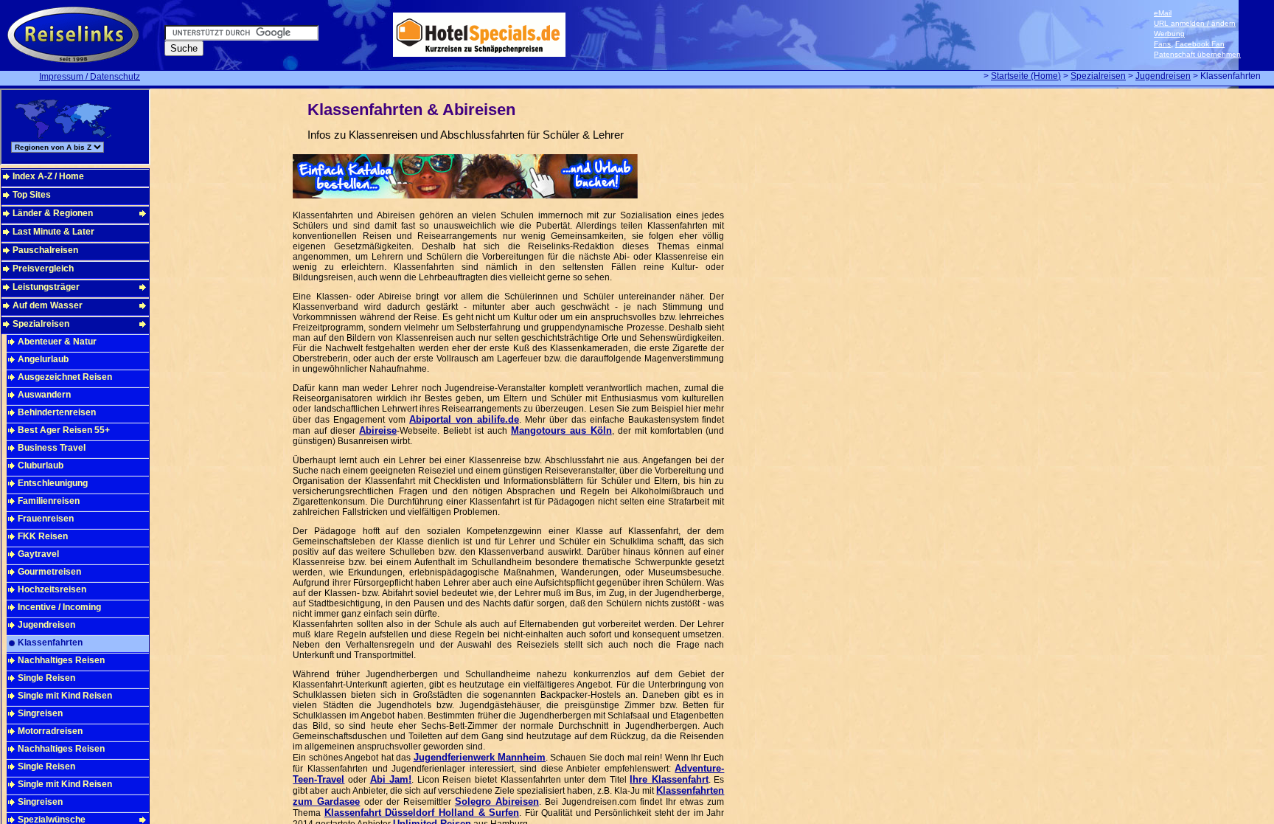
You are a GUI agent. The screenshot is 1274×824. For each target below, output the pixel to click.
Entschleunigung (53, 483)
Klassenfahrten (50, 642)
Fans (1162, 44)
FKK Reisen (43, 536)
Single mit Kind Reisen (65, 695)
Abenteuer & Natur (57, 341)
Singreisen (40, 713)
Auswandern (44, 395)
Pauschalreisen (45, 250)
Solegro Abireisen (497, 801)
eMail (1163, 13)
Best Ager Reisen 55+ (64, 430)
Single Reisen (46, 678)
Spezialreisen (1098, 76)
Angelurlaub (43, 359)
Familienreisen (49, 501)
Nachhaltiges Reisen (61, 660)
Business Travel (52, 448)
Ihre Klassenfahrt (669, 779)
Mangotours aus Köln (561, 430)
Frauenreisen (46, 518)
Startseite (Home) (1026, 76)
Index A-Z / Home (48, 176)
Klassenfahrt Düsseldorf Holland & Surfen (421, 812)
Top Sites (32, 195)
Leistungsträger (46, 287)
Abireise (378, 430)
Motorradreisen (50, 731)
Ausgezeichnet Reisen (65, 377)
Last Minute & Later (53, 231)
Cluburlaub (40, 465)
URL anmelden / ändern (1195, 23)
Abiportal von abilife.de (464, 419)
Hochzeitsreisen (52, 589)
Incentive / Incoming (59, 607)
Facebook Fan (1200, 44)
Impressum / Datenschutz (89, 77)
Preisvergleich (43, 268)
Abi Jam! (391, 779)
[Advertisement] (796, 320)
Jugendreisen (1163, 76)
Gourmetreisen (49, 572)
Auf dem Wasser (48, 305)
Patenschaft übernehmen (1197, 54)
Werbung (1169, 34)
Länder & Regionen (53, 213)
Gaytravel (38, 554)
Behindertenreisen (57, 412)
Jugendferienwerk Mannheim (480, 757)
